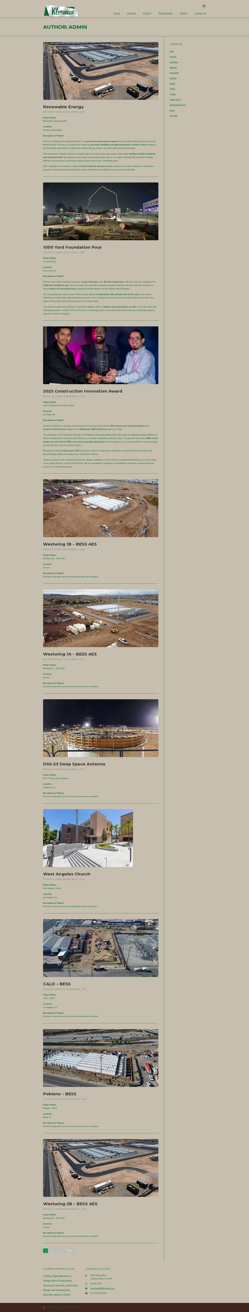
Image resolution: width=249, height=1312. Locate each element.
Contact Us (200, 13)
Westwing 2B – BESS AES (70, 1203)
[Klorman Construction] (61, 11)
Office (172, 89)
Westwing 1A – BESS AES (70, 654)
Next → (70, 1250)
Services (131, 13)
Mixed (172, 83)
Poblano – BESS (59, 1093)
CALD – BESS (57, 983)
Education (174, 62)
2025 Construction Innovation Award (82, 391)
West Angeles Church (66, 873)
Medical (173, 78)
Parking (173, 94)
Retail (172, 110)
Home (117, 13)
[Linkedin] (204, 6)
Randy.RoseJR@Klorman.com (102, 1288)
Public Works (175, 99)
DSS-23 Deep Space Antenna (74, 764)
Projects (147, 13)
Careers (183, 13)
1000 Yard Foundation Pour (72, 247)
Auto (172, 51)
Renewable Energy (63, 106)
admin (58, 112)
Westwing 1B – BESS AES (70, 544)
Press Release (165, 13)
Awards (173, 56)
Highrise (173, 67)
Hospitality (174, 73)
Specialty (174, 115)
